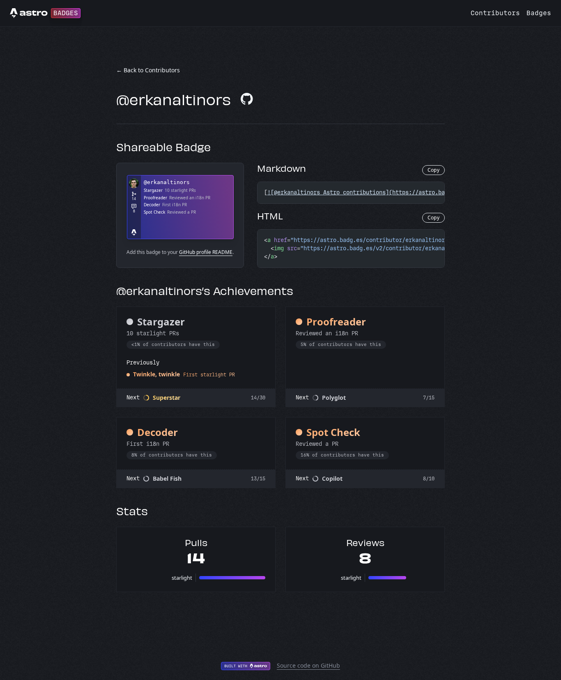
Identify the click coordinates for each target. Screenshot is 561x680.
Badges (539, 13)
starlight (182, 577)
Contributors (495, 13)
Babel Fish (167, 478)
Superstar (166, 397)
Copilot (332, 478)
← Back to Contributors (148, 70)
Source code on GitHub (308, 665)
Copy (433, 169)
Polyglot (334, 397)
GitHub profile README (205, 252)
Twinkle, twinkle (156, 374)
